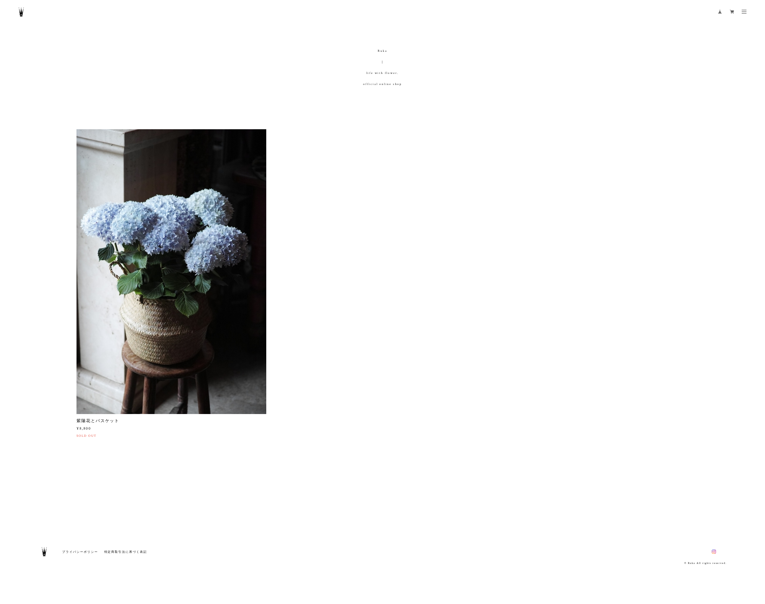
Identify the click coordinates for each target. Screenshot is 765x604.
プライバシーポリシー (80, 551)
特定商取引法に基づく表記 (125, 551)
